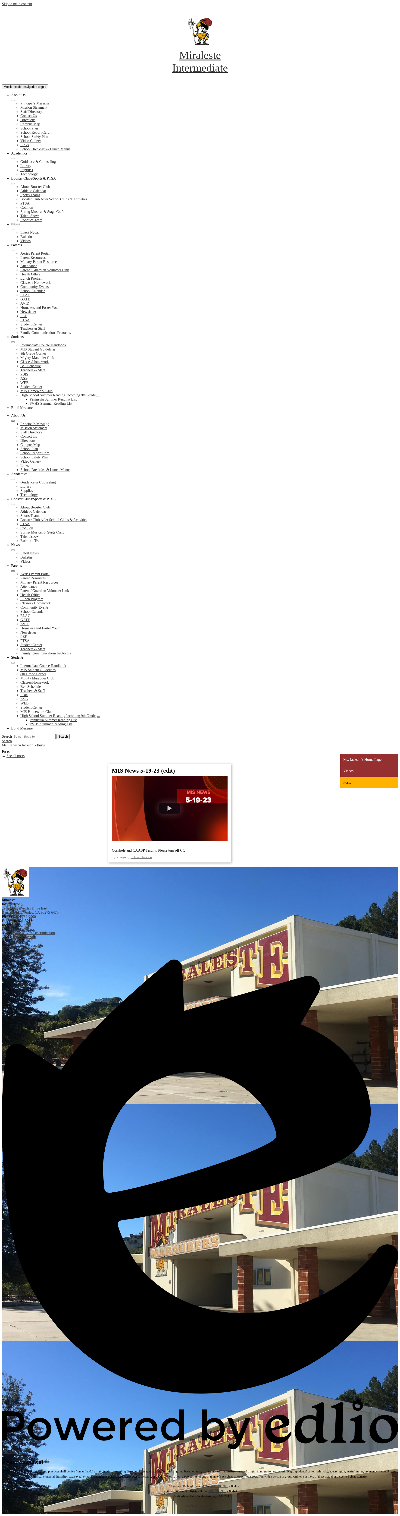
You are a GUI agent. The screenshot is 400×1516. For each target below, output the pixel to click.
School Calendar (32, 291)
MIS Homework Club (36, 391)
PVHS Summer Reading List (51, 403)
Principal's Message (34, 103)
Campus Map (30, 124)
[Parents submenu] (13, 250)
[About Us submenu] (13, 100)
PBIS (24, 374)
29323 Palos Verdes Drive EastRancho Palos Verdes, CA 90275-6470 (30, 910)
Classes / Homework (35, 282)
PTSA (25, 203)
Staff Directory (31, 112)
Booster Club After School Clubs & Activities (53, 199)
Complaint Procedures (200, 1505)
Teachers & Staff (32, 328)
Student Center (31, 324)
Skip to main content (17, 4)
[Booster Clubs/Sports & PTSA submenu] (13, 183)
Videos (25, 241)
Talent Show (29, 216)
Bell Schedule (30, 366)
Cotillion (26, 207)
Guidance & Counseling (38, 162)
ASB (24, 378)
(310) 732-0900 (24, 917)
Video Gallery (30, 141)
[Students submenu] (13, 342)
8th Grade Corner (33, 353)
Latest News (29, 232)
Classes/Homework (34, 362)
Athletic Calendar (33, 191)
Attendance (28, 266)
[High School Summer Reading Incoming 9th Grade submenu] (98, 396)
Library (25, 166)
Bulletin (26, 237)
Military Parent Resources (39, 262)
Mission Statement (33, 107)
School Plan (29, 128)
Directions (27, 120)
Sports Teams (30, 195)
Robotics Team (31, 220)
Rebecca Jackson (141, 857)
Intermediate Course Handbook (43, 345)
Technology (29, 174)
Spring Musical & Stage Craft (42, 212)
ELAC (25, 295)
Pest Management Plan (200, 1511)
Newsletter (28, 312)
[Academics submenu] (13, 158)
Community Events (34, 287)
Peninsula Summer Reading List (53, 399)
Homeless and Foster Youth (40, 308)
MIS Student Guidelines (38, 349)
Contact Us (28, 116)
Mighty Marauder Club (37, 358)
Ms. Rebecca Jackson (17, 745)
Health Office (30, 274)
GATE (25, 299)
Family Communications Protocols (45, 333)
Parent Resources (33, 257)
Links (24, 145)
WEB (24, 383)
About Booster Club (35, 187)
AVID (24, 303)
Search (7, 736)
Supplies (26, 170)
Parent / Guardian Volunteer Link (44, 270)
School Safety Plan (34, 137)
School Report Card (35, 132)
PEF (23, 316)
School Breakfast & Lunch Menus (45, 149)
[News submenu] (13, 229)
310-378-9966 (219, 1486)
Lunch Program (31, 278)
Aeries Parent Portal (35, 253)
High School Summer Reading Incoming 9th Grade (58, 395)
